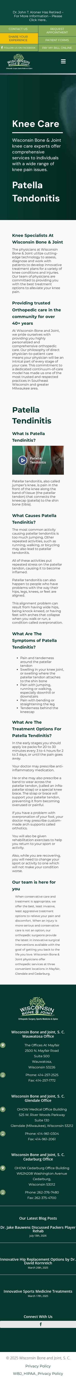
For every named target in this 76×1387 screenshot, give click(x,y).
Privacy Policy (38, 1366)
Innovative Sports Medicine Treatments (38, 1291)
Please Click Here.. (45, 18)
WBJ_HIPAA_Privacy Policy (38, 1373)
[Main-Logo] (19, 55)
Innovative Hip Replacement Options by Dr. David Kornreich (38, 1261)
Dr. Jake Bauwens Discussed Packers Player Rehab (38, 1229)
